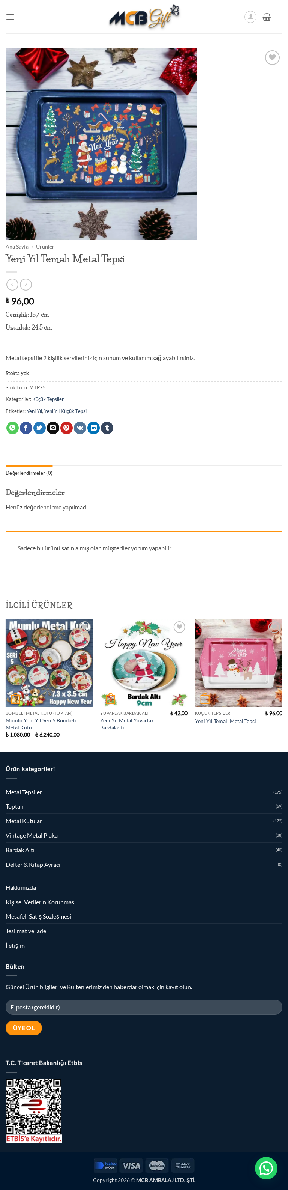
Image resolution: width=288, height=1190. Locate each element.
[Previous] (6, 685)
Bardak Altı (20, 849)
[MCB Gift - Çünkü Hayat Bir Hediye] (144, 16)
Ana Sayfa (17, 247)
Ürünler (45, 247)
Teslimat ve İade (26, 930)
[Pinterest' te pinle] (66, 428)
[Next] (282, 685)
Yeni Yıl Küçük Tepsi (65, 411)
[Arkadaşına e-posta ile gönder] (53, 428)
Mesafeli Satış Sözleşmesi (38, 916)
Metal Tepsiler (24, 791)
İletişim (15, 945)
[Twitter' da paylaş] (39, 428)
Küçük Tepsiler (48, 399)
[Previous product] (26, 284)
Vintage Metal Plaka (32, 835)
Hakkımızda (21, 887)
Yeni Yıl (34, 411)
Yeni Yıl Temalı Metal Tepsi (225, 721)
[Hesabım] (250, 17)
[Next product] (12, 284)
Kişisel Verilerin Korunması (41, 901)
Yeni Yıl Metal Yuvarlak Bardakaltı (127, 724)
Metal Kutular (24, 820)
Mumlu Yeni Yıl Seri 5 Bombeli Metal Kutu (41, 724)
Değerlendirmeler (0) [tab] (29, 473)
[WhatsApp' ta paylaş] (12, 428)
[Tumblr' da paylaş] (107, 428)
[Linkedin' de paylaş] (93, 428)
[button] (10, 17)
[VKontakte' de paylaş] (80, 428)
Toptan (15, 806)
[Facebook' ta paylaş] (26, 428)
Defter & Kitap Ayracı (33, 864)
